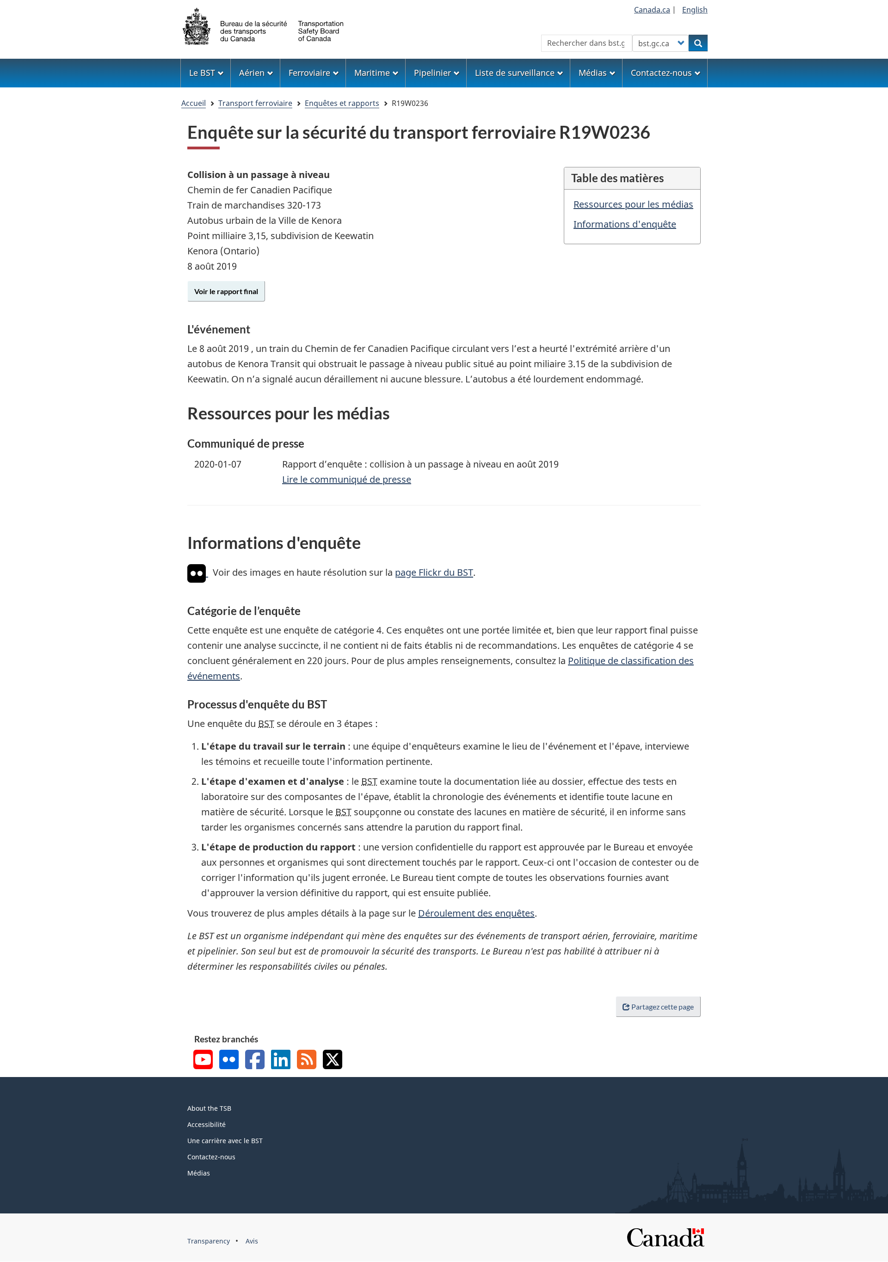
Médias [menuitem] (593, 72)
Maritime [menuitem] (372, 72)
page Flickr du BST (434, 572)
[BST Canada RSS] (306, 1060)
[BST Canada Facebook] (255, 1060)
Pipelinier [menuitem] (432, 72)
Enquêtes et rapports (342, 103)
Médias (198, 1173)
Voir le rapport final (226, 291)
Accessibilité (206, 1124)
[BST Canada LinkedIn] (280, 1060)
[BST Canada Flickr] (229, 1060)
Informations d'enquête (625, 224)
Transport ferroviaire (255, 103)
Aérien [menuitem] (252, 72)
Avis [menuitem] (252, 1241)
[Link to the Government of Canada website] (665, 1236)
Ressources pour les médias (633, 204)
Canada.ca (652, 10)
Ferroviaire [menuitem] (309, 72)
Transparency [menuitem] (208, 1241)
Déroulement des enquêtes (476, 913)
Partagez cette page (662, 1006)
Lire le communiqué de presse (346, 479)
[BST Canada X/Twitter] (332, 1060)
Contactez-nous (211, 1156)
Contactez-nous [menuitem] (661, 72)
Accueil (193, 103)
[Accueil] (263, 25)
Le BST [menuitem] (202, 72)
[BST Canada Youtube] (203, 1060)
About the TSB (209, 1108)
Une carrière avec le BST (225, 1140)
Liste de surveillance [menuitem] (515, 72)
